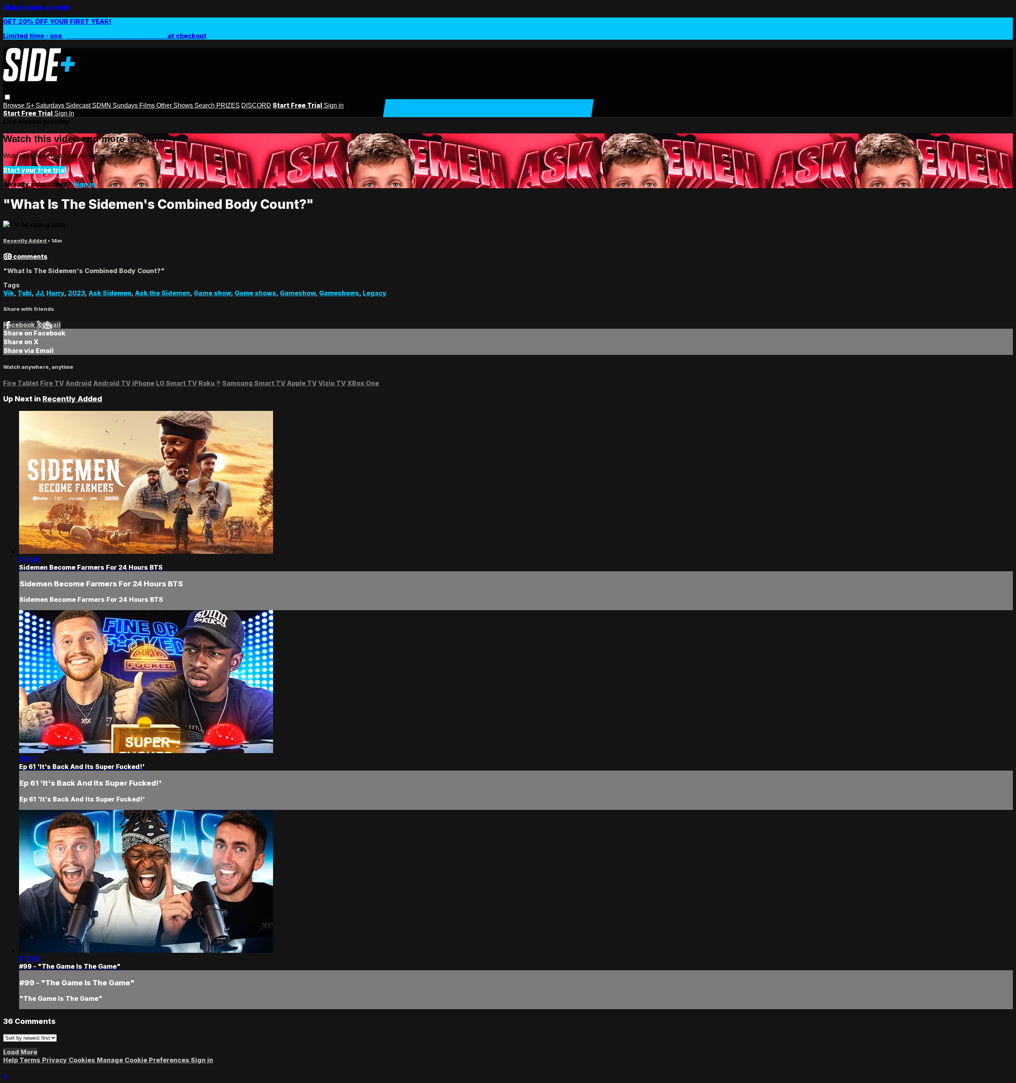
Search (205, 105)
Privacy (55, 1060)
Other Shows (175, 105)
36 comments (25, 256)
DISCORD (256, 105)
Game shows (255, 293)
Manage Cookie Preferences (144, 1060)
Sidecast (79, 105)
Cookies (83, 1060)
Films (147, 105)
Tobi (24, 293)
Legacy (375, 293)
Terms (30, 1060)
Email (52, 325)
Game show (212, 293)
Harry (55, 293)
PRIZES (228, 105)
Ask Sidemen (110, 293)
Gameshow (298, 293)
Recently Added (25, 240)
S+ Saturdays (46, 105)
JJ (39, 293)
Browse (14, 105)
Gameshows (339, 293)
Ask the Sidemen (162, 293)
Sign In (64, 113)
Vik (8, 293)
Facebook (20, 325)
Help (11, 1060)
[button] (7, 97)
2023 (76, 293)
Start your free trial (34, 170)
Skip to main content (36, 7)
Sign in (334, 105)
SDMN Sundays (115, 105)
